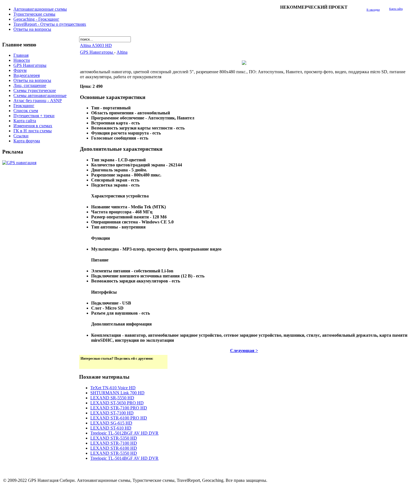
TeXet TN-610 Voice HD (113, 387)
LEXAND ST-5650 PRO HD (117, 402)
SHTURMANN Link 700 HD (117, 392)
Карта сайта (396, 8)
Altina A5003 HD (96, 45)
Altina (122, 52)
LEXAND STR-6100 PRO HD (118, 418)
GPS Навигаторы (97, 52)
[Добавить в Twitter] (85, 364)
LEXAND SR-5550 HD (112, 397)
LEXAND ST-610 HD (110, 428)
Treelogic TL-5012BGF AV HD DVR (124, 433)
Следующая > (244, 350)
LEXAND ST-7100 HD (112, 413)
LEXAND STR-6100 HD (113, 448)
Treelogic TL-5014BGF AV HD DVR (124, 458)
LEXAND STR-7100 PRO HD (118, 408)
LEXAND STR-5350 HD (113, 438)
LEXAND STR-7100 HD (113, 443)
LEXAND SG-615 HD (111, 423)
